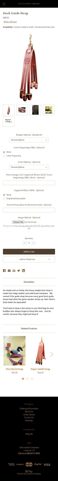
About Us (29, 411)
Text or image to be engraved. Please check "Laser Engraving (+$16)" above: (29, 176)
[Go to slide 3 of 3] (32, 379)
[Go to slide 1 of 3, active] (23, 379)
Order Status (29, 414)
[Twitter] (18, 271)
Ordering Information (29, 408)
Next (51, 354)
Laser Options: (29, 162)
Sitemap (29, 420)
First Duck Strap (14, 369)
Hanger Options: (29, 135)
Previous (3, 354)
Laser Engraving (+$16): (29, 147)
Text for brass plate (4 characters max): (29, 205)
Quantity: (29, 238)
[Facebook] (4, 271)
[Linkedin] (23, 271)
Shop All (29, 434)
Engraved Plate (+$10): (29, 190)
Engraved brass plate (16, 198)
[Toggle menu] (4, 4)
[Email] (9, 271)
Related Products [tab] (29, 328)
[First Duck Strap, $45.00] (14, 351)
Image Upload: (29, 217)
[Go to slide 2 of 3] (27, 379)
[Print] (14, 271)
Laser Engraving (14, 156)
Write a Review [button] (10, 22)
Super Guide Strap (40, 369)
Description (29, 282)
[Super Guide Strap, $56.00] (40, 351)
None (9, 152)
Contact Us (29, 417)
